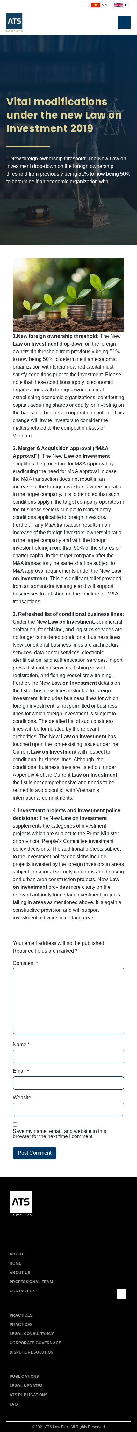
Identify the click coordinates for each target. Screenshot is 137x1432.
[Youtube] (29, 1228)
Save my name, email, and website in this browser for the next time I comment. (59, 1134)
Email (21, 1071)
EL (127, 5)
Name (21, 1044)
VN (104, 5)
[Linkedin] (43, 1228)
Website (22, 1097)
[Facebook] (15, 1228)
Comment (25, 963)
